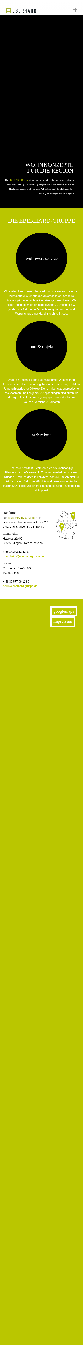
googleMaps (63, 611)
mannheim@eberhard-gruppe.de (23, 556)
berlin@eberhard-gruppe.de (20, 586)
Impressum (62, 621)
